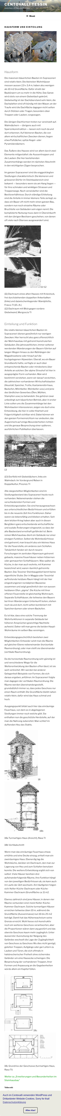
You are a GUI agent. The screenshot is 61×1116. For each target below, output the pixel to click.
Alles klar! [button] (30, 1110)
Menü (32, 16)
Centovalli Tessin (25, 4)
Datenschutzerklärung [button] (14, 1102)
